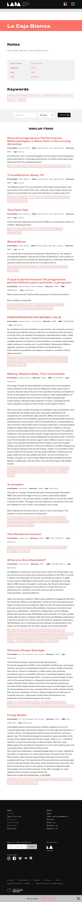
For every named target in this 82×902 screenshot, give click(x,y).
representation (14, 525)
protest (55, 641)
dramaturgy (61, 518)
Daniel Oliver (13, 166)
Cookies (36, 880)
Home (9, 810)
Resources (12, 825)
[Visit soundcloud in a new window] (25, 858)
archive (11, 197)
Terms (58, 880)
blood (10, 267)
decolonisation (31, 357)
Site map (10, 880)
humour (11, 96)
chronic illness (14, 702)
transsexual (69, 706)
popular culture (64, 96)
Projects (11, 819)
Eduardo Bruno (13, 304)
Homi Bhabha (59, 634)
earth (44, 630)
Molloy (44, 468)
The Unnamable (61, 471)
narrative (53, 468)
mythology (63, 637)
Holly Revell (29, 197)
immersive (25, 166)
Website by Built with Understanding (49, 883)
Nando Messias (51, 197)
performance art (63, 166)
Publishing (12, 822)
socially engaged (16, 100)
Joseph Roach (38, 637)
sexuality (33, 783)
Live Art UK (50, 850)
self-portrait (28, 525)
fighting (29, 267)
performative (28, 308)
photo (58, 361)
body (9, 229)
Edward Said (12, 634)
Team (49, 813)
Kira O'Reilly (34, 229)
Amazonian (12, 357)
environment (12, 779)
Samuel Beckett (48, 471)
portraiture (44, 521)
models (10, 361)
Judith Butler (51, 637)
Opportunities (14, 816)
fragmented (12, 521)
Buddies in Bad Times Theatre (20, 547)
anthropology (35, 630)
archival (20, 518)
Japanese (63, 357)
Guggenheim (47, 634)
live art (39, 267)
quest (37, 471)
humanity (22, 521)
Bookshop (11, 828)
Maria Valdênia (36, 304)
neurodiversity (37, 166)
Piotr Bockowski (41, 706)
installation (13, 637)
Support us (52, 828)
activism (11, 518)
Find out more (48, 898)
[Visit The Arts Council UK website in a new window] (41, 890)
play (24, 471)
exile (32, 634)
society (59, 706)
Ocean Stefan (50, 267)
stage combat (13, 270)
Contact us (52, 825)
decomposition (28, 702)
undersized (48, 308)
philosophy (67, 779)
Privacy (47, 880)
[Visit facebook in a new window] (14, 858)
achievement (12, 468)
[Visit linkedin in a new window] (31, 858)
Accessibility (24, 880)
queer (10, 201)
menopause (46, 229)
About (49, 810)
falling (19, 197)
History (50, 819)
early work (24, 468)
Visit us (51, 822)
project (54, 521)
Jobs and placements (57, 816)
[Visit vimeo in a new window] (20, 858)
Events (10, 813)
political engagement (42, 96)
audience (37, 518)
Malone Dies (35, 468)
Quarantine (63, 521)
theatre (11, 475)
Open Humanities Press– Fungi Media (34, 775)
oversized (48, 304)
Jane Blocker (25, 637)
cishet (20, 357)
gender (24, 229)
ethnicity (23, 634)
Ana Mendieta (13, 630)
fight (22, 267)
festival (51, 547)
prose (31, 471)
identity (40, 197)
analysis (23, 630)
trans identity (20, 201)
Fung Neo (39, 702)
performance (23, 96)
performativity (48, 361)
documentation (49, 518)
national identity (15, 641)
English (24, 304)
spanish (39, 308)
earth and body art (56, 630)
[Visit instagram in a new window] (8, 858)
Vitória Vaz (21, 365)
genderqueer (50, 702)
